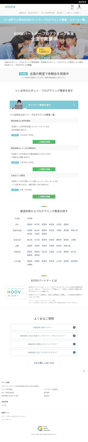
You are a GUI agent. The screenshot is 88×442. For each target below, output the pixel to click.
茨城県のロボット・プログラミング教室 (57, 62)
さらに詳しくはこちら (44, 363)
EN (5, 405)
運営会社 (47, 395)
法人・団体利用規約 (8, 392)
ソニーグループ (6, 419)
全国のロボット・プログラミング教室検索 (21, 62)
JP (2, 405)
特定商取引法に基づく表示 (10, 395)
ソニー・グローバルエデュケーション (13, 416)
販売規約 (47, 392)
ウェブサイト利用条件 (51, 389)
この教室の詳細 (44, 142)
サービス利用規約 (7, 389)
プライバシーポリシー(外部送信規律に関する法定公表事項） (21, 386)
